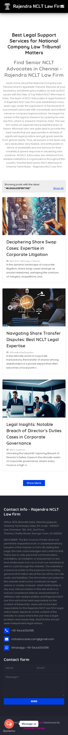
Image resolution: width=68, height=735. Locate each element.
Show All (58, 188)
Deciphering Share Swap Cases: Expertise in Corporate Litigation (31, 248)
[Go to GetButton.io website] (9, 731)
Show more (34, 483)
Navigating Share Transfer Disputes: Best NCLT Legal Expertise (33, 339)
